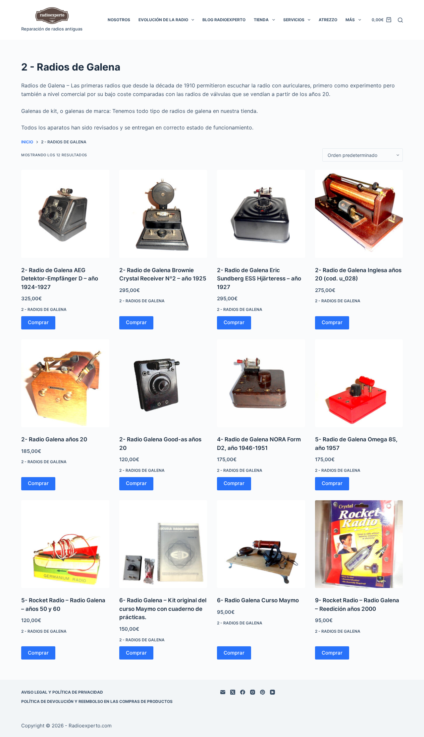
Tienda (261, 19)
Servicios (293, 19)
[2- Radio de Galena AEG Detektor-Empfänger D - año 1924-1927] (65, 214)
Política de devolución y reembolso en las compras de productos (97, 701)
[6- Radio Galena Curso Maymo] (261, 544)
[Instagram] (252, 692)
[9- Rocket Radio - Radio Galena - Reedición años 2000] (359, 544)
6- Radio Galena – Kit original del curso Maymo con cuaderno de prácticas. (162, 608)
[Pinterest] (262, 692)
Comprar (38, 322)
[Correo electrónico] (222, 692)
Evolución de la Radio (163, 19)
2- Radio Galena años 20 (54, 439)
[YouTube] (272, 692)
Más (350, 19)
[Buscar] (400, 20)
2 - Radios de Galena (44, 309)
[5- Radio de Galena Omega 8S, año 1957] (359, 383)
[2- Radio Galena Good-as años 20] (163, 383)
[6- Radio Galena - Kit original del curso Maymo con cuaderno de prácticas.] (163, 544)
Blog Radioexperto (223, 19)
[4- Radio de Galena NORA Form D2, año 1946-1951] (261, 383)
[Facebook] (242, 692)
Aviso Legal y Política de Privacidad (62, 692)
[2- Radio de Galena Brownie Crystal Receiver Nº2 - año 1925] (163, 214)
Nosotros (119, 19)
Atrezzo (328, 19)
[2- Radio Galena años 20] (65, 383)
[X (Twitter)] (232, 692)
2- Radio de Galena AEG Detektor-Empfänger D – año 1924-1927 (59, 278)
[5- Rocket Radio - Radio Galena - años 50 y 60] (65, 544)
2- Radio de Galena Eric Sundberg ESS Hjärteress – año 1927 (259, 278)
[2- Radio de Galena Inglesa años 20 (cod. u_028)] (359, 214)
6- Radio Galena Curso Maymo (258, 600)
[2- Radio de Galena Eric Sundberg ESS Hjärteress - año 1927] (261, 214)
